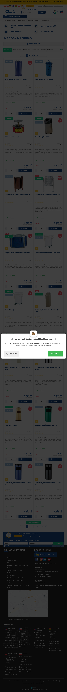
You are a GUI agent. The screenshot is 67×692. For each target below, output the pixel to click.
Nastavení (13, 353)
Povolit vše (53, 353)
